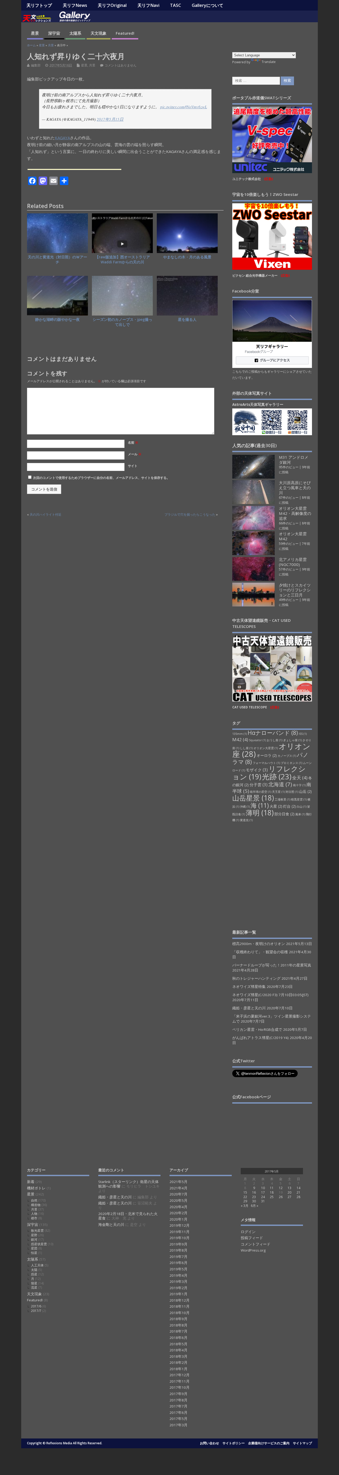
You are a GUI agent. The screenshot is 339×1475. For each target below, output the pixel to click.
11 (272, 1188)
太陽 (34, 1269)
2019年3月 (179, 1281)
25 (272, 1197)
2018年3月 (179, 1356)
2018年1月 (179, 1368)
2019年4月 (179, 1275)
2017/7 (36, 1310)
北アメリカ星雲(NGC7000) (293, 562)
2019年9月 (179, 1244)
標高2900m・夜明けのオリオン (258, 943)
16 (254, 1192)
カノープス (287, 756)
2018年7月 (179, 1331)
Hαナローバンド (273, 732)
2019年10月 (180, 1237)
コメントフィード (255, 1244)
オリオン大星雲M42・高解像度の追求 (295, 513)
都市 (34, 1218)
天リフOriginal (112, 5)
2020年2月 (179, 1213)
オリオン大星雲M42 (293, 536)
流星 (34, 1287)
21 (298, 1192)
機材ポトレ (36, 1188)
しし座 (246, 748)
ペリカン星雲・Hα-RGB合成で (257, 1029)
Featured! (125, 33)
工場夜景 (282, 799)
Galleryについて (207, 5)
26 (281, 1197)
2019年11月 (180, 1231)
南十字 (299, 785)
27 (289, 1197)
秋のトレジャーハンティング (256, 978)
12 (281, 1188)
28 (298, 1197)
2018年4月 (179, 1350)
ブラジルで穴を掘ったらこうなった (189, 514)
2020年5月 (179, 1200)
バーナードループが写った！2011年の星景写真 (271, 965)
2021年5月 (179, 1181)
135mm (239, 734)
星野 (34, 1235)
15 (245, 1192)
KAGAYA (62, 137)
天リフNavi (148, 5)
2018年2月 (179, 1362)
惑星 (34, 1274)
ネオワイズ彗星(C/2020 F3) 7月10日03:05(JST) (270, 994)
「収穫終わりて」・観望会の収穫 (260, 952)
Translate (269, 62)
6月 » (254, 1205)
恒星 (34, 1253)
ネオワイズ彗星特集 (249, 986)
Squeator (257, 740)
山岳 (305, 791)
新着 (30, 1181)
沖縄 (245, 806)
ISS (303, 734)
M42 (240, 739)
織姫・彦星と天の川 (249, 1008)
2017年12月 (180, 1375)
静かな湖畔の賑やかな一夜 (57, 319)
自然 (34, 1200)
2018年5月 (179, 1344)
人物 (34, 1213)
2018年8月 (179, 1325)
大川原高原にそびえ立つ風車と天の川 (295, 487)
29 (245, 1201)
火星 (276, 806)
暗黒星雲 (299, 799)
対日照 (292, 792)
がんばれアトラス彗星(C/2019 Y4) (260, 1037)
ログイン (248, 1231)
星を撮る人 (187, 319)
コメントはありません (120, 65)
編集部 (36, 65)
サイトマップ (302, 1443)
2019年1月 (179, 1294)
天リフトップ (39, 5)
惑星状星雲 (39, 1244)
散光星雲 (37, 1230)
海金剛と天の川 (111, 1224)
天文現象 (98, 33)
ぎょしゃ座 (292, 740)
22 (245, 1197)
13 (289, 1188)
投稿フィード (252, 1237)
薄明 (260, 812)
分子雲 (258, 785)
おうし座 (274, 740)
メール (134, 454)
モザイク (257, 770)
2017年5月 (179, 1418)
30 (254, 1201)
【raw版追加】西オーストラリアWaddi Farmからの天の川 (122, 259)
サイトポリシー (233, 1443)
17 (263, 1192)
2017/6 (36, 1306)
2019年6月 (179, 1262)
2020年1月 (179, 1219)
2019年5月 (179, 1269)
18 (272, 1192)
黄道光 (246, 820)
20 (289, 1192)
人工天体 (37, 1265)
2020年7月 (179, 1194)
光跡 (276, 776)
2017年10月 (180, 1387)
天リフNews (75, 5)
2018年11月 (180, 1306)
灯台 (289, 806)
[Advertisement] (272, 876)
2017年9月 (179, 1393)
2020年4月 (179, 1206)
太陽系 (75, 33)
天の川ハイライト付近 (45, 514)
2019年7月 (179, 1256)
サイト (132, 466)
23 (254, 1197)
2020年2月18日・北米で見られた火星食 (128, 1216)
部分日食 (284, 814)
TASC (175, 5)
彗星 (34, 1283)
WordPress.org (253, 1250)
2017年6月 (179, 1412)
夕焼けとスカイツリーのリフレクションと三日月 (295, 590)
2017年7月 (179, 1406)
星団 (34, 1248)
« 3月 (244, 1205)
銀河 (34, 1239)
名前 (133, 442)
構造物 (36, 1205)
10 (263, 1188)
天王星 (278, 792)
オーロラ (267, 755)
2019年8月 (179, 1250)
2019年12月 (180, 1225)
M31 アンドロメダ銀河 (293, 460)
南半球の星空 (260, 792)
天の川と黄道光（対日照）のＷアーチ (57, 259)
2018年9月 (179, 1318)
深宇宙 (54, 33)
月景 (92, 65)
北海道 (280, 784)
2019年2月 (179, 1287)
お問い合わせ (209, 1443)
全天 (299, 778)
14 (298, 1188)
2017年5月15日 (110, 119)
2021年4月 (179, 1188)
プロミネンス (291, 763)
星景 (35, 33)
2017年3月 (179, 1425)
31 (263, 1201)
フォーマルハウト (266, 763)
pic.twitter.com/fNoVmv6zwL (183, 106)
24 (263, 1197)
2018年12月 (180, 1300)
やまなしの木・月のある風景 (187, 257)
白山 (301, 806)
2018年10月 (180, 1312)
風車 (300, 814)
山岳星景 (253, 798)
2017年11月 (180, 1381)
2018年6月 (179, 1337)
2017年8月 (179, 1400)
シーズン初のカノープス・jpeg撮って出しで (122, 322)
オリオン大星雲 (265, 748)
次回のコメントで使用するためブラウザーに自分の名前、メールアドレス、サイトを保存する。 (101, 477)
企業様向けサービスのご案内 (268, 1443)
